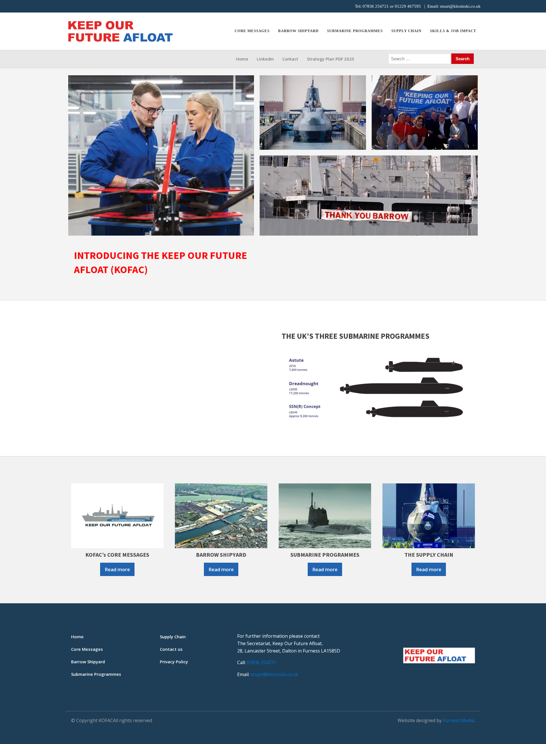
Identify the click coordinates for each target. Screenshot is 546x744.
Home (242, 59)
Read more (117, 569)
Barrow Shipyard (298, 31)
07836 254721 (376, 6)
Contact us (171, 649)
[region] (273, 155)
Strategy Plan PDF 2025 (330, 59)
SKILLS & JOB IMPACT (453, 31)
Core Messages (252, 31)
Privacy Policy (174, 661)
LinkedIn (265, 59)
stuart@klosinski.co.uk (460, 6)
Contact (290, 59)
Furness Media (458, 720)
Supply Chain (406, 31)
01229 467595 (408, 6)
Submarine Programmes (96, 674)
